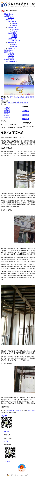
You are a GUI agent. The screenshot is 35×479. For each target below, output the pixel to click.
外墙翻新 (14, 44)
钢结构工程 (11, 48)
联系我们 (9, 59)
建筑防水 (14, 37)
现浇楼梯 (14, 25)
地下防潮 (14, 35)
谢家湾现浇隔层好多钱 (14, 410)
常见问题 (11, 58)
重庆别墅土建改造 (15, 97)
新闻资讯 (8, 52)
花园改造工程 (12, 39)
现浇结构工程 (12, 21)
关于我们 (8, 16)
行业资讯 (11, 56)
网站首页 (8, 14)
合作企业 (11, 18)
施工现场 (8, 50)
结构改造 (14, 31)
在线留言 (10, 61)
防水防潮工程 (12, 33)
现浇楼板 (24, 97)
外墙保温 (14, 46)
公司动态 (11, 54)
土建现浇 (14, 23)
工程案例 (9, 20)
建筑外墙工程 (12, 42)
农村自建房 (15, 29)
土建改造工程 (12, 27)
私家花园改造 (15, 40)
